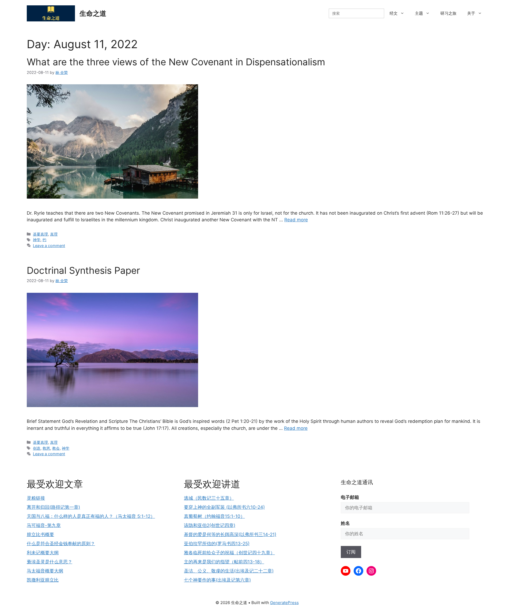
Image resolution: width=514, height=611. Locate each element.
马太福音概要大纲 (45, 571)
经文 (394, 13)
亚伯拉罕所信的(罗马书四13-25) (217, 543)
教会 (56, 448)
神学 (36, 239)
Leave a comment (49, 245)
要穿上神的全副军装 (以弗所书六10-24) (224, 507)
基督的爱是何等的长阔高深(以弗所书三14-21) (230, 534)
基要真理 (40, 234)
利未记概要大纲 (43, 552)
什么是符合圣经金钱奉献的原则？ (61, 543)
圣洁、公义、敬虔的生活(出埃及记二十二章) (229, 571)
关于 (471, 13)
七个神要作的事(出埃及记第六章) (217, 580)
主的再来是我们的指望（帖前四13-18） (224, 561)
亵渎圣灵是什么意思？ (49, 561)
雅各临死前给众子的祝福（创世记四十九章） (229, 552)
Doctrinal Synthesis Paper (83, 270)
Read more (296, 219)
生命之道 (93, 13)
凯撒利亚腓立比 (43, 580)
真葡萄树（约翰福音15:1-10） (214, 516)
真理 (54, 234)
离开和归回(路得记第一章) (53, 507)
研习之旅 (448, 13)
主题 (419, 13)
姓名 (345, 523)
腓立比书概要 (40, 534)
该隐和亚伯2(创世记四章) (209, 525)
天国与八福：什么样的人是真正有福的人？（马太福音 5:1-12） (91, 516)
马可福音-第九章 (44, 525)
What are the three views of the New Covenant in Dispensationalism (176, 61)
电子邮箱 (350, 497)
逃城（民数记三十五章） (209, 498)
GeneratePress (284, 602)
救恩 (46, 448)
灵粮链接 (36, 498)
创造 (36, 448)
